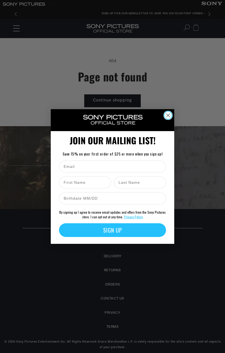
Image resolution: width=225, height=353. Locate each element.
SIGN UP (112, 230)
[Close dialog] (168, 115)
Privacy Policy (133, 216)
